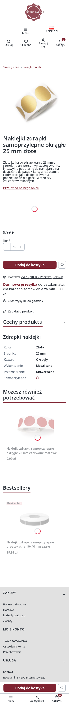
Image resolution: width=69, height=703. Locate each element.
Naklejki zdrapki (32, 67)
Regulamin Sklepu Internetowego (24, 677)
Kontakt (8, 672)
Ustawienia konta (14, 646)
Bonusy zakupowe (14, 604)
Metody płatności (14, 615)
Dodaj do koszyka (30, 265)
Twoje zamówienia (15, 641)
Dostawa (9, 610)
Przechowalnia (12, 652)
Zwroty (7, 621)
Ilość (6, 240)
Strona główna (11, 67)
